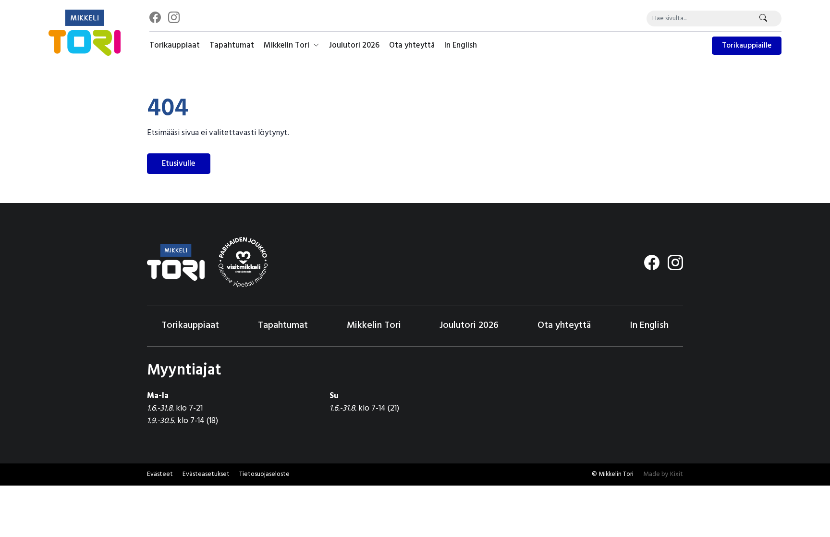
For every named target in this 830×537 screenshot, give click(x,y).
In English (460, 45)
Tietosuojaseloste (264, 474)
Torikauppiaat (174, 45)
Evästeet (160, 474)
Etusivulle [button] (178, 163)
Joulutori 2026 (354, 45)
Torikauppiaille (746, 45)
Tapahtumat (231, 45)
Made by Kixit (663, 474)
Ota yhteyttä (412, 45)
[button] (206, 474)
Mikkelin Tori (287, 45)
